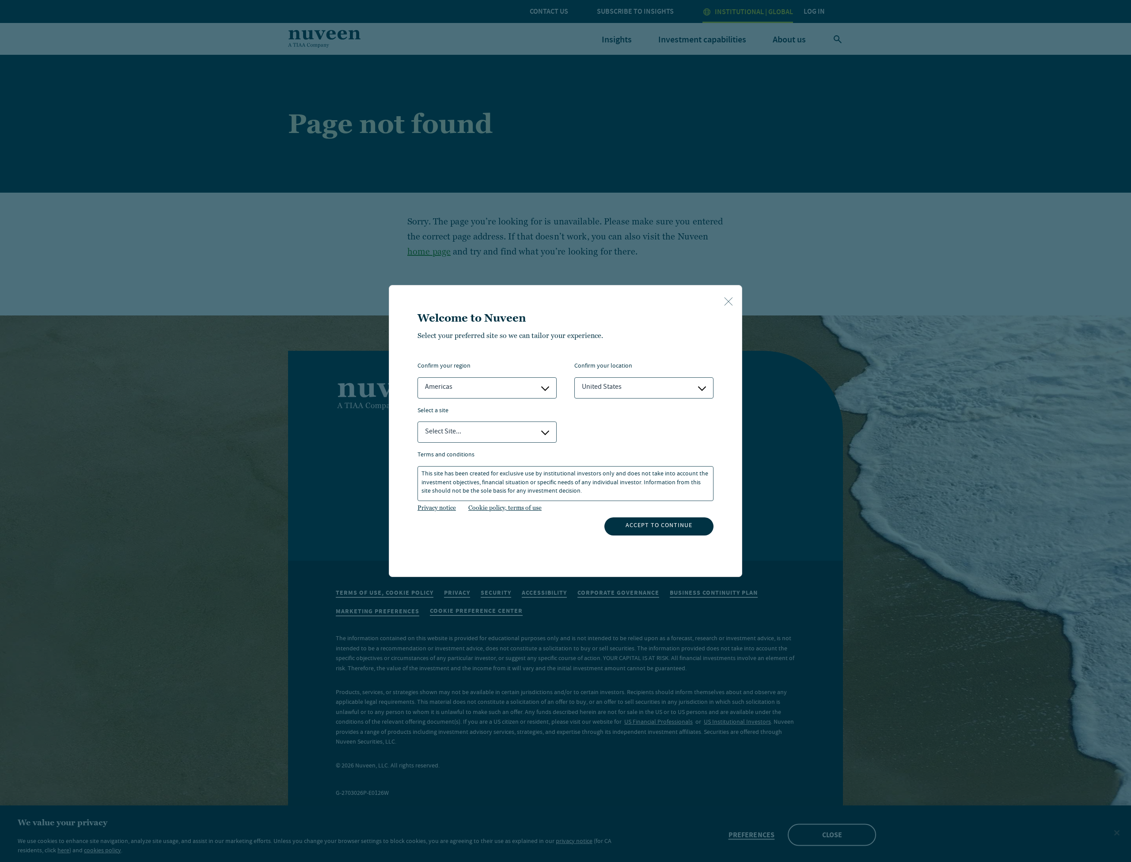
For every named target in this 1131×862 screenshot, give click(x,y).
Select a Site (432, 411)
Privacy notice (436, 507)
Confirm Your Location (603, 366)
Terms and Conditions (445, 455)
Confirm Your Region (444, 366)
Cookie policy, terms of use (505, 507)
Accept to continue (659, 526)
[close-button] (728, 302)
